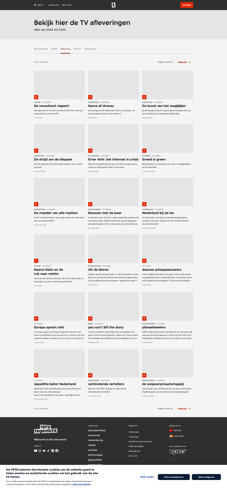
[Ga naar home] (113, 5)
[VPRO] (178, 452)
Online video (90, 49)
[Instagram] (39, 450)
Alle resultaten (41, 49)
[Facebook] (56, 450)
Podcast (77, 49)
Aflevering (65, 49)
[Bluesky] (44, 450)
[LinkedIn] (52, 450)
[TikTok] (48, 450)
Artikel (54, 49)
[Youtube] (35, 450)
